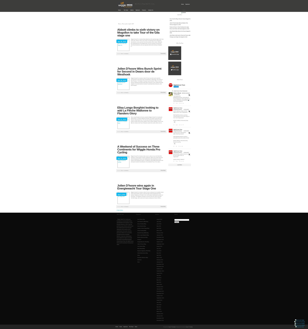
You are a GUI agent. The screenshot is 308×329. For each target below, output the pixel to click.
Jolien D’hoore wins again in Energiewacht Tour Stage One (136, 187)
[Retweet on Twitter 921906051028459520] (176, 147)
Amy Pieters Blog (141, 219)
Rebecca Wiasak (177, 93)
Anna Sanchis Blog (141, 226)
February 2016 (160, 232)
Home (182, 4)
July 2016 (159, 221)
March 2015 (159, 257)
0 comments (126, 53)
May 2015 (159, 253)
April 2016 (159, 228)
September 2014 (160, 271)
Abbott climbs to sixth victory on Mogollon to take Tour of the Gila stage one (138, 32)
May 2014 (159, 280)
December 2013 (160, 291)
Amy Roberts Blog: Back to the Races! (178, 31)
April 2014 (159, 282)
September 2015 (160, 244)
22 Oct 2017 (177, 94)
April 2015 (159, 255)
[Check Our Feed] (299, 326)
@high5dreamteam (177, 109)
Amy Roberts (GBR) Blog (142, 221)
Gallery (132, 10)
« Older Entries (119, 210)
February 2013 (160, 313)
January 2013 (160, 315)
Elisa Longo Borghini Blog (143, 235)
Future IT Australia (171, 326)
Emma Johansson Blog (142, 237)
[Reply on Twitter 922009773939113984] (174, 103)
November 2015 (160, 239)
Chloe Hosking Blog (141, 230)
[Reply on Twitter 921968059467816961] (174, 125)
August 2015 (159, 246)
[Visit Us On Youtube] (300, 323)
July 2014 (159, 275)
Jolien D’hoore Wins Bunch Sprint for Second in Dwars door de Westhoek (139, 71)
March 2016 (159, 230)
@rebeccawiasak (186, 93)
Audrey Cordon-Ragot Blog (143, 228)
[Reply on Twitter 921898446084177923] (174, 161)
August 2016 (159, 219)
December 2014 (160, 264)
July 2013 (159, 302)
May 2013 (159, 307)
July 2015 (159, 248)
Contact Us (150, 10)
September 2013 (160, 298)
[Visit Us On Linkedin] (300, 325)
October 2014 (160, 268)
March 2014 (159, 284)
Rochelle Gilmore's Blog (142, 257)
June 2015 (159, 250)
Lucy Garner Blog (141, 246)
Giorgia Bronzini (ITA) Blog (143, 241)
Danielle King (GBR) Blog (143, 232)
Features (144, 10)
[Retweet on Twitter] (172, 90)
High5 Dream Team (177, 108)
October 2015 (160, 241)
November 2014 (160, 266)
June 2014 (159, 277)
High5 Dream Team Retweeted (180, 91)
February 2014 (160, 286)
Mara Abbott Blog (141, 248)
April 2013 (159, 309)
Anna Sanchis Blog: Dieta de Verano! (178, 18)
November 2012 (160, 320)
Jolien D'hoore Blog (141, 244)
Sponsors (187, 4)
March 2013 (159, 311)
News (122, 53)
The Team (126, 10)
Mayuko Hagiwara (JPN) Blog (143, 250)
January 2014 (160, 289)
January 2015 (160, 262)
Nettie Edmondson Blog (142, 253)
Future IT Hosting (189, 326)
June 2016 (159, 223)
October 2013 (160, 295)
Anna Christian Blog (141, 223)
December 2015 (160, 237)
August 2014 (159, 273)
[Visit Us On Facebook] (299, 321)
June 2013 (159, 304)
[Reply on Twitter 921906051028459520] (174, 147)
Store (138, 262)
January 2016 (160, 235)
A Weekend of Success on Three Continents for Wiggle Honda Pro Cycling (138, 149)
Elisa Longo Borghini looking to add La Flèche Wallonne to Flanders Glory (137, 110)
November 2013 (160, 293)
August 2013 (159, 300)
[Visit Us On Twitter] (299, 320)
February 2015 (160, 259)
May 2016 (159, 226)
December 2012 (160, 318)
